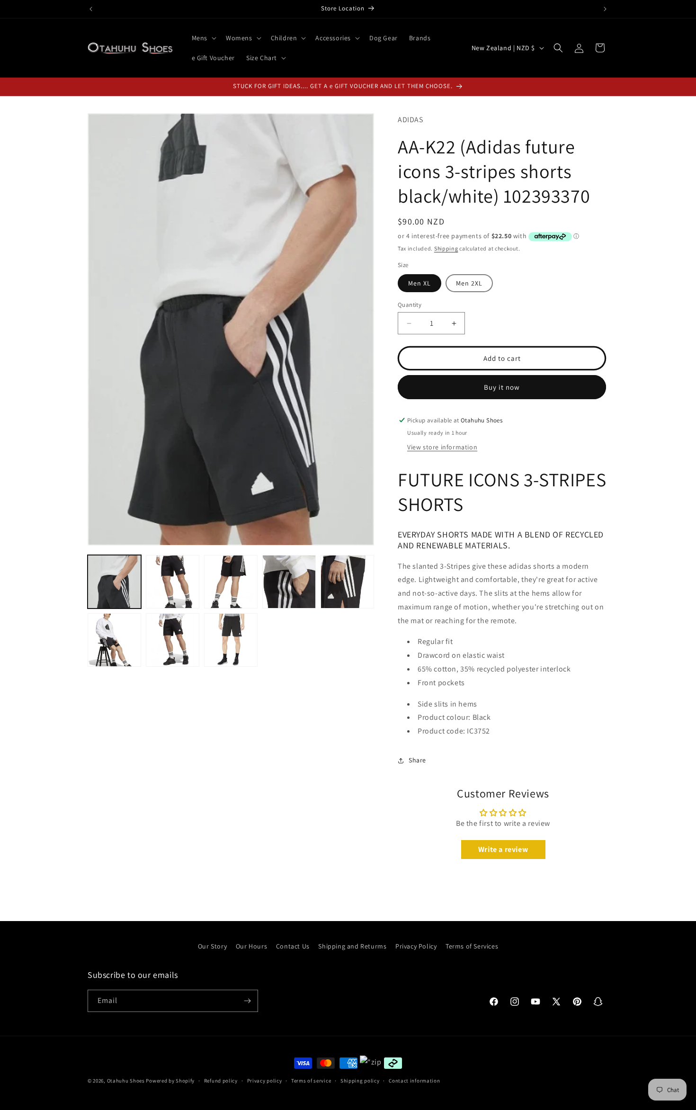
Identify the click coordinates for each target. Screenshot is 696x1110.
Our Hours (251, 946)
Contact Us (293, 946)
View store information (442, 447)
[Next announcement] (605, 9)
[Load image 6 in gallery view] (114, 640)
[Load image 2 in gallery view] (172, 582)
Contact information (414, 1080)
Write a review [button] (503, 849)
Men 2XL (469, 283)
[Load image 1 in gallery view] (114, 582)
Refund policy (221, 1080)
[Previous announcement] (90, 9)
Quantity (409, 305)
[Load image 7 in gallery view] (172, 640)
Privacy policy (264, 1080)
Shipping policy (360, 1080)
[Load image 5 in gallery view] (347, 582)
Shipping (446, 248)
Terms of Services (472, 946)
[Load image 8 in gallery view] (231, 640)
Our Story (212, 946)
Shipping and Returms (352, 946)
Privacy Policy (416, 946)
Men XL (419, 283)
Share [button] (417, 760)
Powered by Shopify (170, 1080)
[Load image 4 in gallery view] (289, 582)
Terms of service (311, 1080)
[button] (203, 38)
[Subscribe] (247, 1001)
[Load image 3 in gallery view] (231, 582)
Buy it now (502, 387)
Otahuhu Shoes (126, 1080)
